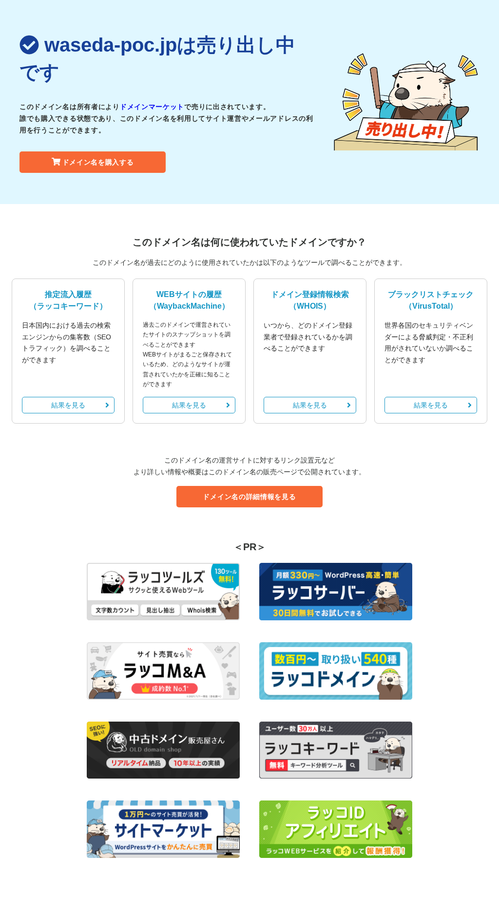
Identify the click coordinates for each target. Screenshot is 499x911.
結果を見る (68, 405)
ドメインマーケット (152, 107)
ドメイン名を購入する (98, 162)
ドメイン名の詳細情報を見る (249, 497)
